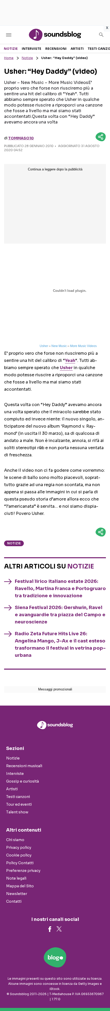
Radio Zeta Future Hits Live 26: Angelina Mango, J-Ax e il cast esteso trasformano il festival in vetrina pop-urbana (60, 644)
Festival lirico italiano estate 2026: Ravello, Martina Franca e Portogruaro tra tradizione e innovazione (60, 589)
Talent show (17, 812)
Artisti (77, 49)
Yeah (70, 360)
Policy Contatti (20, 863)
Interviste (31, 49)
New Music (59, 346)
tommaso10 (21, 138)
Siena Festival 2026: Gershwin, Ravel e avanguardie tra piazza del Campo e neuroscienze (60, 615)
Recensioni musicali (24, 766)
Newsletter (16, 893)
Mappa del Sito (20, 886)
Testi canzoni (18, 796)
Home (9, 58)
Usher (44, 346)
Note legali (16, 878)
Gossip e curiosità (22, 781)
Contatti (13, 901)
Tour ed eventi (19, 804)
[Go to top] (99, 994)
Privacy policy (18, 847)
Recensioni (56, 49)
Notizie (11, 49)
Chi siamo (15, 839)
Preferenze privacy (23, 870)
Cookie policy (18, 855)
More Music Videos (83, 346)
